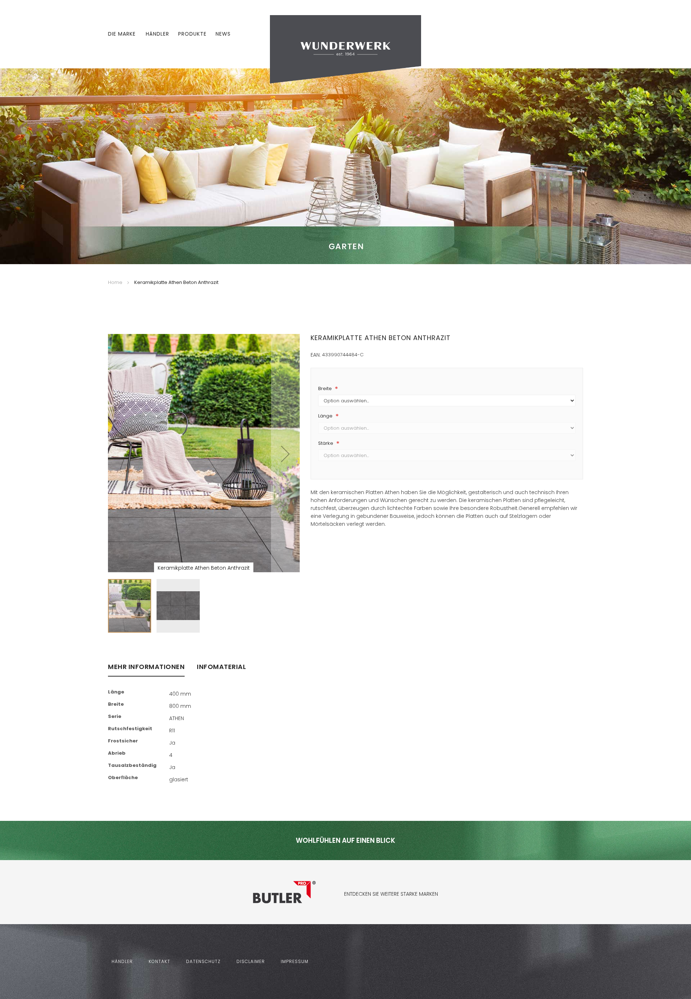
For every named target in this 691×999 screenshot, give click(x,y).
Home (115, 282)
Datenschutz (203, 961)
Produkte (192, 33)
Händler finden (332, 630)
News (223, 33)
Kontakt (159, 961)
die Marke (122, 33)
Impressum (294, 961)
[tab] (146, 670)
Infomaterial (221, 666)
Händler (157, 33)
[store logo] (345, 49)
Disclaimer (250, 961)
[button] (285, 454)
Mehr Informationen (146, 666)
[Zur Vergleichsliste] (559, 34)
